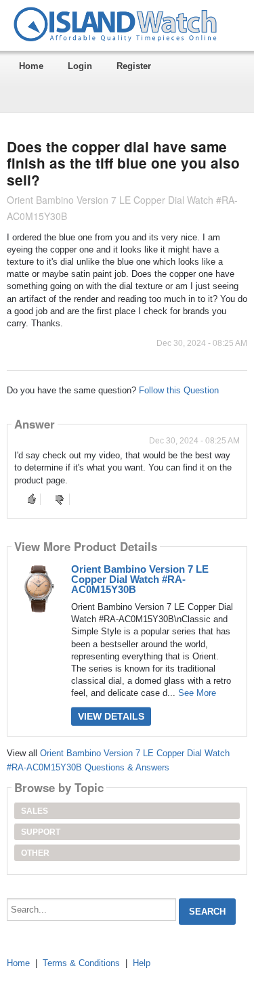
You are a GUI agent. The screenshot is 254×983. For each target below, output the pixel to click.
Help (141, 963)
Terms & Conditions (81, 963)
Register (134, 66)
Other (35, 853)
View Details (111, 716)
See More (197, 693)
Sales (34, 811)
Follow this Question (179, 390)
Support (40, 832)
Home (31, 66)
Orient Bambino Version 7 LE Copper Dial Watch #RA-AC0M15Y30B (140, 579)
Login (80, 66)
